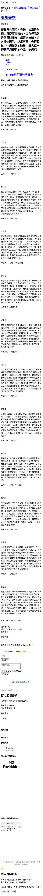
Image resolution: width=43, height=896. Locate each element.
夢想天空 (8, 18)
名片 (7, 65)
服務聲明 (25, 864)
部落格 (8, 62)
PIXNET (10, 862)
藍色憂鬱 (4, 632)
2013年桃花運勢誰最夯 (19, 74)
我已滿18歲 (5, 891)
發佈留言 (5, 674)
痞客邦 (17, 645)
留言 (22, 645)
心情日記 (19, 55)
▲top (3, 656)
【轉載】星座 (20, 652)
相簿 (7, 60)
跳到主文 (4, 24)
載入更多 (5, 660)
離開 (13, 891)
